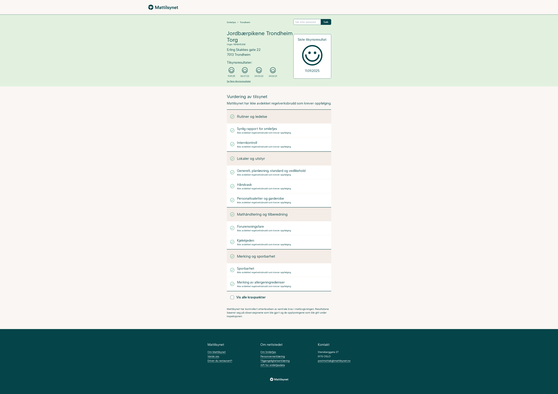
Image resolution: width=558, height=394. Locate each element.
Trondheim (245, 22)
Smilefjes (231, 22)
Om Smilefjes (268, 351)
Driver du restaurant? (220, 360)
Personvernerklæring (272, 356)
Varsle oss (213, 356)
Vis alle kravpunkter (251, 297)
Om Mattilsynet (217, 351)
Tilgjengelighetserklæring (275, 360)
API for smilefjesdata (272, 365)
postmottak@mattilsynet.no (334, 360)
